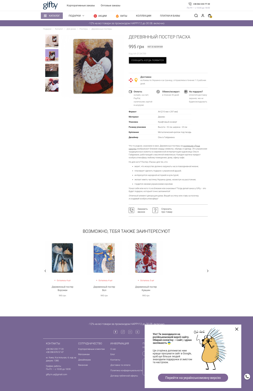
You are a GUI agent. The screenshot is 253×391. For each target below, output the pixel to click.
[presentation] (45, 271)
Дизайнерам (84, 359)
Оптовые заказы (110, 5)
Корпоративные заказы (81, 5)
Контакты (115, 359)
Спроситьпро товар (166, 210)
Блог (112, 354)
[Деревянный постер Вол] (104, 258)
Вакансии (83, 365)
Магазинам (84, 354)
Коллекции (143, 15)
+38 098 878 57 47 (55, 352)
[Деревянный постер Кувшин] (145, 258)
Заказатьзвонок (142, 210)
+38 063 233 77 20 (201, 4)
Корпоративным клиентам (91, 349)
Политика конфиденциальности (126, 370)
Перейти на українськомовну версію (193, 378)
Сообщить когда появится (147, 60)
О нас (113, 349)
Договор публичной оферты (124, 375)
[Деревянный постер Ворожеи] (62, 258)
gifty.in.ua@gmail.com (56, 374)
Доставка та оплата (120, 365)
